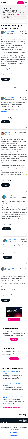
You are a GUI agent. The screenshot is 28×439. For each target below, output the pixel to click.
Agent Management (12, 68)
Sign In (20, 2)
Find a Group (14, 358)
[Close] (26, 425)
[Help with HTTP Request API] (23, 88)
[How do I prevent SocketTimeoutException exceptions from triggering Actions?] (26, 88)
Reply (5, 79)
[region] (14, 431)
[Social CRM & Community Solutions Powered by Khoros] (22, 414)
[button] (26, 22)
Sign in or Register (18, 14)
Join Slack (14, 339)
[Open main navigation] (26, 2)
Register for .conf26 (14, 319)
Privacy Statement (13, 432)
